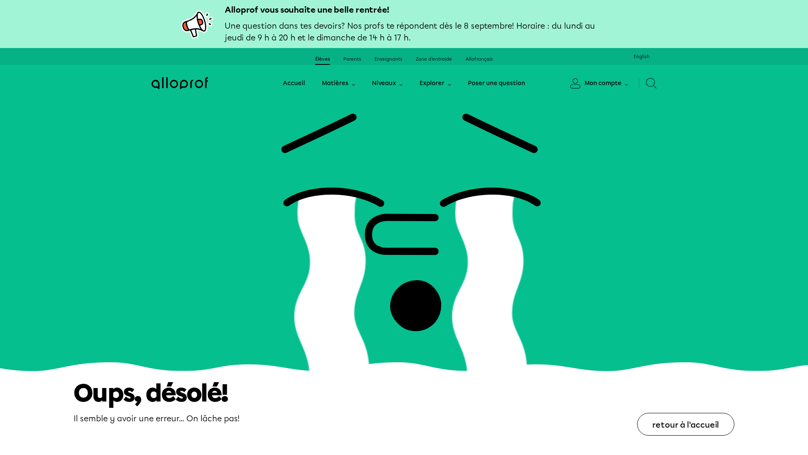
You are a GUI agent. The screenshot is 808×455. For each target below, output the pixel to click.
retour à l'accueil (685, 425)
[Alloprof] (180, 83)
